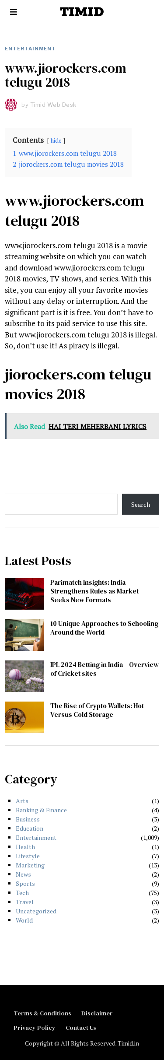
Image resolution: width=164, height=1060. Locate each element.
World (24, 920)
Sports (25, 883)
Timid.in (128, 1043)
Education (29, 828)
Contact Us (81, 1027)
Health (25, 846)
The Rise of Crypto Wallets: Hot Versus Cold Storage (97, 710)
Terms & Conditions (42, 1013)
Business (28, 819)
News (23, 874)
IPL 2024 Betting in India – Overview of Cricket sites (104, 669)
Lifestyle (28, 856)
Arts (22, 801)
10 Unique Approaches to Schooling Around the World (104, 628)
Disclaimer (97, 1013)
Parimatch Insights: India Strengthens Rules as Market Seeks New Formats (94, 591)
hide (56, 140)
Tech (22, 892)
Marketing (30, 865)
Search (140, 504)
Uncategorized (36, 911)
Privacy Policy (35, 1027)
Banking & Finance (41, 810)
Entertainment (30, 49)
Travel (25, 902)
